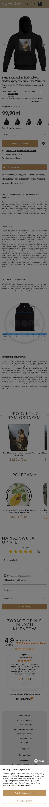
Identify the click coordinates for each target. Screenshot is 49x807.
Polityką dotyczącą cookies (21, 776)
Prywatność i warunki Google (20, 785)
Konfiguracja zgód (24, 801)
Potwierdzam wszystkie (24, 793)
